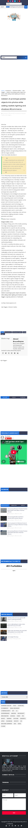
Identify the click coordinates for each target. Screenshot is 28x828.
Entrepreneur (5, 713)
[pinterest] (19, 1)
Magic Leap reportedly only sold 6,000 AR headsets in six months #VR (17, 631)
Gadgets (23, 718)
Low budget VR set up (13, 637)
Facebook (9, 721)
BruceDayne (4, 716)
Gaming (9, 718)
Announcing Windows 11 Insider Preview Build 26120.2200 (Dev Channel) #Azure (17, 532)
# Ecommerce (8, 332)
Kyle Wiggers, (8, 115)
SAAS (19, 723)
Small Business (14, 708)
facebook (22, 397)
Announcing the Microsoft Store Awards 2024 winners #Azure (15, 517)
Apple (23, 505)
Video (18, 716)
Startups (21, 705)
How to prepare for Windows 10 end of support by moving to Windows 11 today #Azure (17, 524)
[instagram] (12, 1)
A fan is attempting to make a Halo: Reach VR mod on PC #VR (16, 624)
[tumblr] (17, 1)
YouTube (15, 718)
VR (21, 721)
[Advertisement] (14, 40)
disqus (14, 397)
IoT (13, 710)
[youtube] (8, 1)
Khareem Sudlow (17, 90)
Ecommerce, (18, 113)
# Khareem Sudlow (17, 332)
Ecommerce (8, 90)
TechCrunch (20, 297)
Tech (14, 705)
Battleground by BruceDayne (14, 7)
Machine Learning (6, 723)
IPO (23, 716)
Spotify (16, 721)
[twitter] (15, 1)
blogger (5, 397)
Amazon (14, 505)
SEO (15, 723)
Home (2, 90)
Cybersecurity (5, 710)
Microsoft (5, 505)
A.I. (17, 710)
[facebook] (10, 1)
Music (3, 718)
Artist (4, 6)
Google (12, 716)
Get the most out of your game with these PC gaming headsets (16, 618)
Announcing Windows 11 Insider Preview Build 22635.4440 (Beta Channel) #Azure (17, 510)
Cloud (3, 726)
